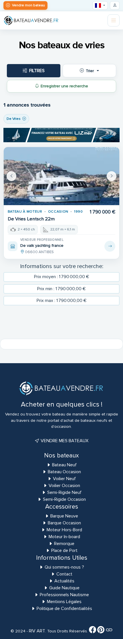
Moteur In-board (64, 537)
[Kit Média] (109, 631)
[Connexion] (115, 5)
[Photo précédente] (11, 176)
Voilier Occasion (64, 485)
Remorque (64, 543)
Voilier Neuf (64, 479)
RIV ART (36, 631)
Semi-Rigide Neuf (64, 492)
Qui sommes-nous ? (64, 567)
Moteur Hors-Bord (64, 530)
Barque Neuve (64, 516)
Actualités (64, 581)
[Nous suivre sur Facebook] (92, 631)
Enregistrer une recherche (64, 86)
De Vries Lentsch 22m (31, 219)
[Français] (100, 5)
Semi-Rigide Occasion (64, 499)
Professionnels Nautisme (64, 595)
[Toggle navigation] (114, 20)
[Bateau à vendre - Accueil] (31, 20)
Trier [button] (90, 70)
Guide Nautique (64, 588)
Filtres (37, 71)
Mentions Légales (64, 602)
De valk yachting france (42, 245)
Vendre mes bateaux (63, 441)
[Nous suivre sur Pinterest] (100, 631)
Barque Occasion (64, 523)
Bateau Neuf (64, 465)
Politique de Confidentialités (64, 608)
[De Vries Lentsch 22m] (61, 176)
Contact (64, 574)
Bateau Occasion (64, 472)
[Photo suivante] (111, 176)
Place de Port (64, 550)
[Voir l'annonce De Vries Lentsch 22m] (109, 246)
